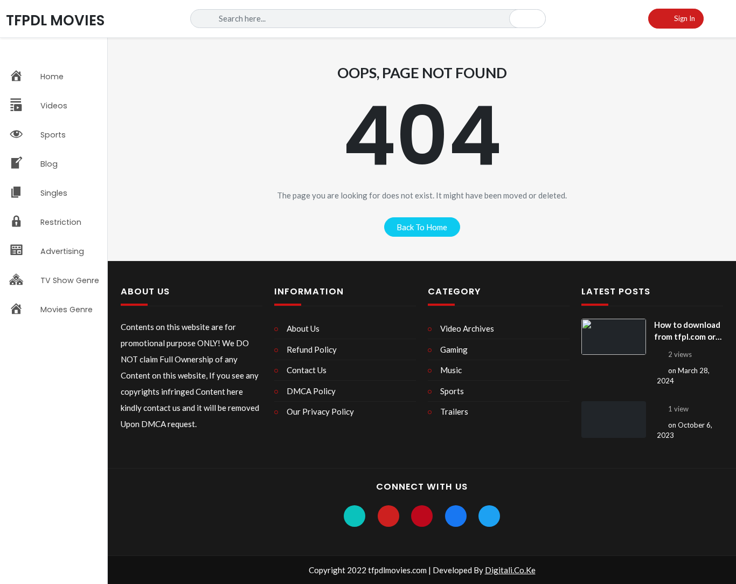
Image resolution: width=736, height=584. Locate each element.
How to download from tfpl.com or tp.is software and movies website (688, 331)
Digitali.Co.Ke (510, 570)
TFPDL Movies (55, 20)
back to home (422, 227)
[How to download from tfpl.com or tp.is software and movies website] (613, 337)
